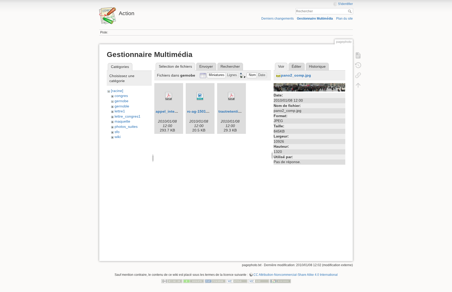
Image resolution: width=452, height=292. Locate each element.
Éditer (296, 66)
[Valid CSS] (258, 281)
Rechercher (350, 11)
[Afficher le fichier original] (309, 87)
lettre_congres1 (127, 116)
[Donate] (193, 281)
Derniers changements (277, 18)
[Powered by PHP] (215, 281)
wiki (118, 137)
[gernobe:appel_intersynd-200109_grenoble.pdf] (169, 96)
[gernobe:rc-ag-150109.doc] (200, 96)
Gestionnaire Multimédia (315, 18)
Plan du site (344, 18)
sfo (117, 132)
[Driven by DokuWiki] (280, 281)
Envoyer (206, 66)
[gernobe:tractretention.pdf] (231, 96)
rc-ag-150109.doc (202, 111)
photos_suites (126, 126)
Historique (317, 66)
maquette (122, 121)
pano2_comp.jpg (296, 75)
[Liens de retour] (358, 75)
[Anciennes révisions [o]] (358, 65)
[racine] (117, 91)
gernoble (122, 106)
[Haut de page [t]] (358, 85)
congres (121, 96)
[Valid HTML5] (237, 281)
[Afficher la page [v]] (358, 55)
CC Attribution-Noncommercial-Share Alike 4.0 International (295, 275)
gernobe (121, 101)
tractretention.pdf (234, 111)
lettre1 (120, 111)
